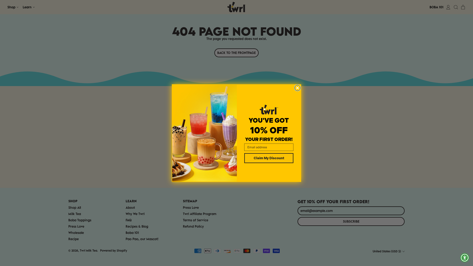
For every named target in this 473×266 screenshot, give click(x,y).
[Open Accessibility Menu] (464, 257)
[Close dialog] (297, 88)
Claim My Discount (269, 158)
